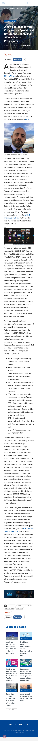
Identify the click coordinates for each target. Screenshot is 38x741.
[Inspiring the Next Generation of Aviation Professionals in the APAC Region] (26, 636)
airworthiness (12, 605)
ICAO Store (18, 724)
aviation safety (19, 608)
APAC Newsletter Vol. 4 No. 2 (24, 605)
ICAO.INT (27, 724)
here (27, 119)
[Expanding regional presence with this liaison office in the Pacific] (12, 687)
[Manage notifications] (4, 736)
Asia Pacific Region (9, 608)
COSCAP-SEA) (9, 76)
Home (9, 724)
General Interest (12, 638)
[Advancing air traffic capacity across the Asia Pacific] (26, 687)
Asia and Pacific (10, 21)
